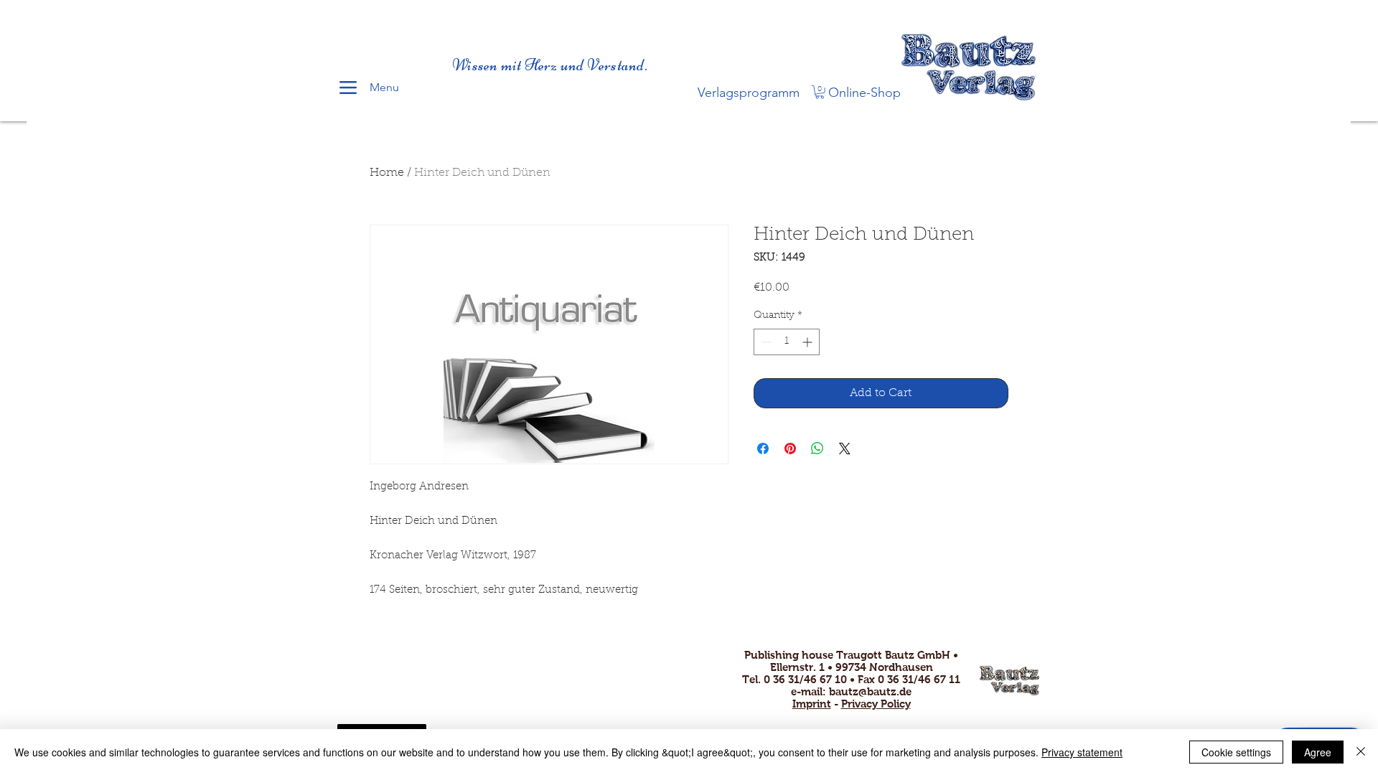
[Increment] (808, 341)
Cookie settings (1236, 752)
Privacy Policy (876, 704)
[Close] (1360, 752)
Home (387, 173)
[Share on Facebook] (763, 448)
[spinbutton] (787, 341)
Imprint (811, 704)
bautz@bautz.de (870, 691)
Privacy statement (1081, 752)
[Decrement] (765, 341)
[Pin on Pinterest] (790, 448)
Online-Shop (864, 92)
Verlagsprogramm (749, 92)
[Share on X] (844, 448)
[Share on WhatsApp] (817, 448)
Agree (1317, 752)
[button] (820, 91)
